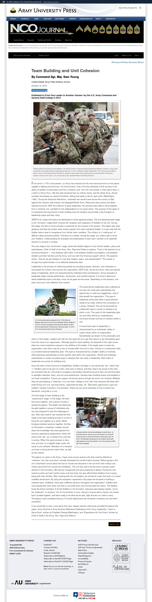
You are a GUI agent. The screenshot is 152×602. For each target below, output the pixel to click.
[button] (51, 2)
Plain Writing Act (84, 556)
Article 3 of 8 (126, 55)
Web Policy (82, 550)
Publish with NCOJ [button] (44, 40)
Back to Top (114, 524)
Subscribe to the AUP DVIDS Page (57, 559)
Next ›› (137, 55)
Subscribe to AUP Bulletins (54, 556)
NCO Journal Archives (22, 55)
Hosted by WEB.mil (61, 595)
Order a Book (49, 550)
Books (13, 19)
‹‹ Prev (115, 55)
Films (36, 19)
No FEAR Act (83, 564)
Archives (58, 40)
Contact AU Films (51, 547)
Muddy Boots (19, 40)
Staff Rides (59, 19)
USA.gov (81, 573)
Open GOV (82, 570)
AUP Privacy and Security (88, 545)
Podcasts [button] (30, 40)
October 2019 (43, 55)
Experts (72, 19)
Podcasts (47, 19)
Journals (25, 19)
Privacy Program (84, 561)
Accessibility (83, 559)
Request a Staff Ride (52, 553)
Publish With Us (86, 19)
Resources (110, 19)
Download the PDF (38, 90)
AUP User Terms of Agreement (90, 547)
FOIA (80, 567)
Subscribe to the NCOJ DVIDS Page (58, 561)
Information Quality (86, 553)
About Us (68, 40)
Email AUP (48, 545)
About (98, 19)
